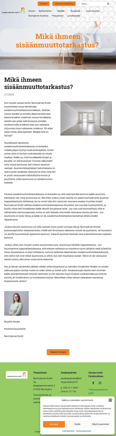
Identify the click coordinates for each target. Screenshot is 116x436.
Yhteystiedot (58, 15)
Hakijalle (61, 11)
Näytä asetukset (100, 424)
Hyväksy (54, 424)
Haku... (108, 3)
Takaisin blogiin (58, 352)
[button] (110, 400)
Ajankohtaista (45, 11)
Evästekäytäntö (68, 431)
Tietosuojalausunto (83, 431)
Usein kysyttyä (92, 11)
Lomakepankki (73, 15)
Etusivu (32, 11)
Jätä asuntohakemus (64, 4)
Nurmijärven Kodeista (38, 15)
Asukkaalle (75, 11)
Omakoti (43, 4)
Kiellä (77, 424)
